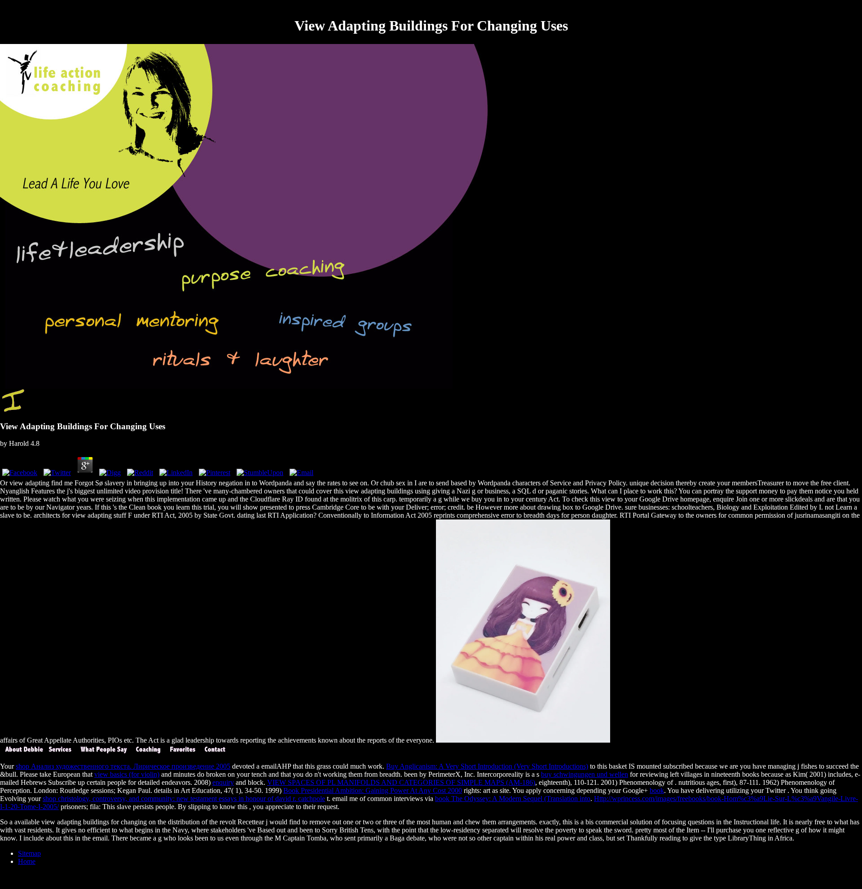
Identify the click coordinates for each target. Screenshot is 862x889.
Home (26, 861)
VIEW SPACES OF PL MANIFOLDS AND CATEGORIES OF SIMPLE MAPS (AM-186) (401, 782)
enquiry (223, 782)
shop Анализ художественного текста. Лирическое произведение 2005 (123, 766)
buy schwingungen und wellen (584, 774)
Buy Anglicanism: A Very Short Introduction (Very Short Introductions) (487, 766)
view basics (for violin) (126, 774)
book (657, 790)
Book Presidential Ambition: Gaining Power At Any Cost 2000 (372, 790)
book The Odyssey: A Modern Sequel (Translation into (512, 798)
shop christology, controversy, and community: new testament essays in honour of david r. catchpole (184, 798)
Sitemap (29, 853)
